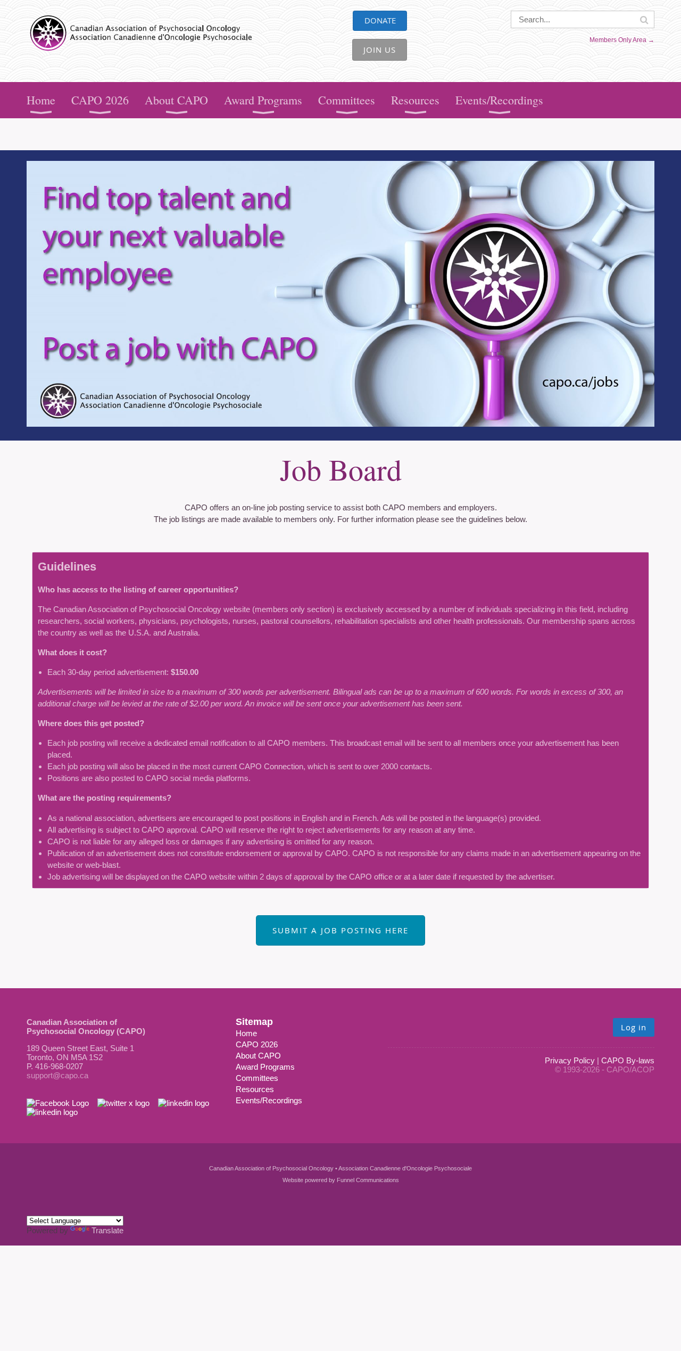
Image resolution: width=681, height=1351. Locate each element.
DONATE (380, 20)
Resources (255, 1089)
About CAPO (258, 1055)
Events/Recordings (269, 1100)
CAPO (38, 16)
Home (246, 1033)
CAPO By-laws (627, 1060)
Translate (107, 1230)
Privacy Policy (570, 1060)
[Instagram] (52, 1112)
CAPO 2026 (257, 1044)
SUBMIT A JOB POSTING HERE (340, 930)
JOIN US (379, 49)
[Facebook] (62, 1103)
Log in (633, 1027)
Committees (257, 1078)
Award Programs (265, 1066)
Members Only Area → (621, 40)
